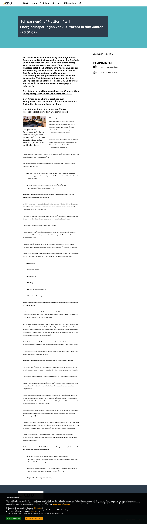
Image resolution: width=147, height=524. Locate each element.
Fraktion (44, 3)
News (34, 3)
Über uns (57, 3)
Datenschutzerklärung (61, 504)
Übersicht (38, 508)
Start (25, 3)
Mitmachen (70, 3)
